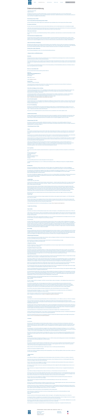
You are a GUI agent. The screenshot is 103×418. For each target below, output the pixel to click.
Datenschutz (59, 412)
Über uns (56, 2)
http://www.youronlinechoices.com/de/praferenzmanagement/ (40, 315)
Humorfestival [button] (41, 2)
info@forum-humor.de (33, 79)
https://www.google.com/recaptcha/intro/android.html (51, 294)
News (35, 2)
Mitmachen (49, 2)
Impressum (59, 411)
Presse (61, 2)
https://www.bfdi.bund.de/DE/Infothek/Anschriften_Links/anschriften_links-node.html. (40, 97)
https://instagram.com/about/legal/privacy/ (58, 203)
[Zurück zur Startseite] (29, 2)
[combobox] (70, 2)
